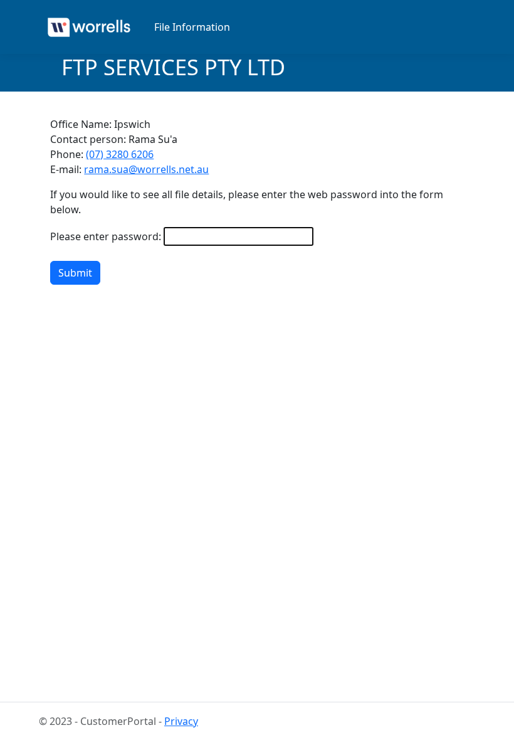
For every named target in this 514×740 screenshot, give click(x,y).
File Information (192, 27)
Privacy (181, 721)
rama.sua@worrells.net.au (146, 169)
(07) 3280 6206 (120, 154)
